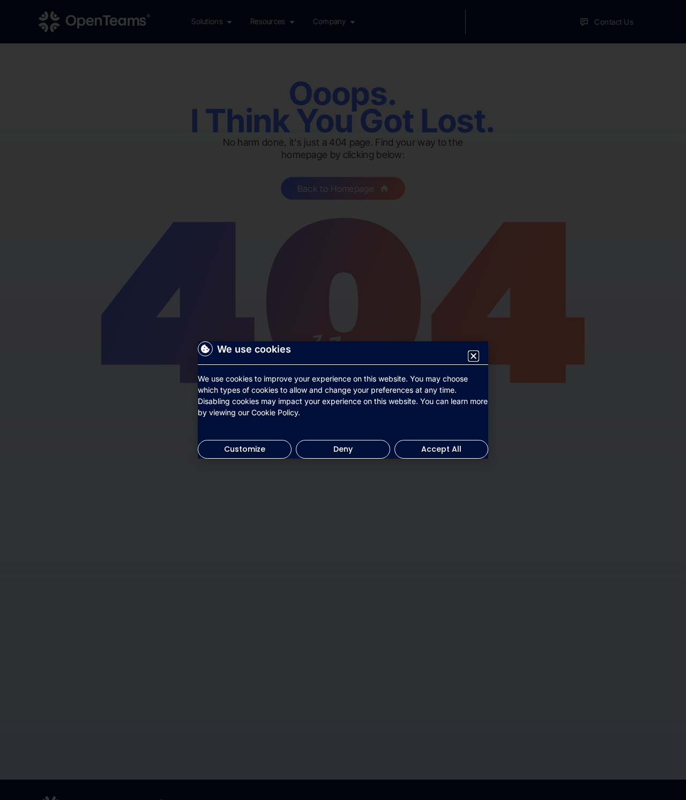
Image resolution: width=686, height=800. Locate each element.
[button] (473, 356)
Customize (244, 449)
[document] (343, 400)
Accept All (441, 449)
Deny (343, 449)
